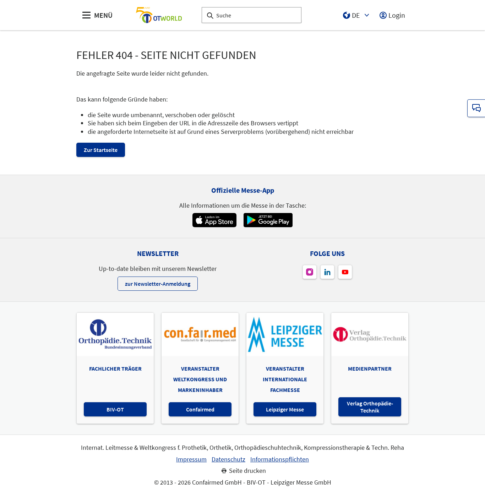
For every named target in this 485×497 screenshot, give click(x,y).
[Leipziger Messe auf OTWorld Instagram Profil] (310, 272)
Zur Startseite (101, 149)
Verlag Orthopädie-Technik (370, 407)
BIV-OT (115, 409)
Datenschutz (228, 459)
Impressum (191, 459)
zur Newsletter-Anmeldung (157, 283)
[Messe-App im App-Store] (214, 220)
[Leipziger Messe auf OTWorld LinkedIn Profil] (327, 272)
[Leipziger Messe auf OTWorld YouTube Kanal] (345, 272)
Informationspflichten (279, 459)
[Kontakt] (476, 108)
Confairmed (200, 409)
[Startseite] (158, 15)
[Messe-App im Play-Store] (268, 220)
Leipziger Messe (285, 409)
